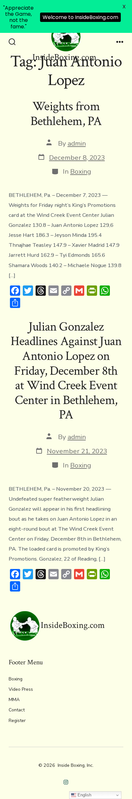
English (83, 795)
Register (17, 720)
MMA (14, 700)
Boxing (80, 171)
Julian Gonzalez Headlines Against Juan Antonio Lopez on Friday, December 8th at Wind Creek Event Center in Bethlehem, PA (66, 370)
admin (77, 143)
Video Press (21, 689)
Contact (17, 710)
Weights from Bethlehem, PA (66, 114)
